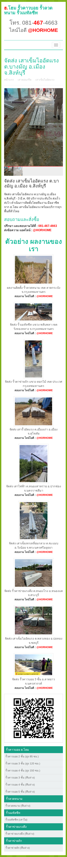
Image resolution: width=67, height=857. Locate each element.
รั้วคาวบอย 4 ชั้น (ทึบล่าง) (20, 784)
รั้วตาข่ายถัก (14, 840)
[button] (33, 717)
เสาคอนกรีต (24, 79)
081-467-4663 (47, 225)
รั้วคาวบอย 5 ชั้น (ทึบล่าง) (20, 791)
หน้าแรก (9, 79)
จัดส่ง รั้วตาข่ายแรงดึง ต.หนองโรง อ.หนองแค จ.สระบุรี (33, 593)
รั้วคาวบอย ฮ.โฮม (17, 749)
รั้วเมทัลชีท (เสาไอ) (16, 819)
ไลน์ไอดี (33, 30)
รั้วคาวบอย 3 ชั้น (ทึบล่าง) (20, 777)
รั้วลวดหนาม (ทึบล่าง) (17, 805)
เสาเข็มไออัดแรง (44, 79)
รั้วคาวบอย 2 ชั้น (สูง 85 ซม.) (22, 756)
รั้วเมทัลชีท (13, 812)
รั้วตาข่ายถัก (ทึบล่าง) (17, 847)
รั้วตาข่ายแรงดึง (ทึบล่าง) (19, 833)
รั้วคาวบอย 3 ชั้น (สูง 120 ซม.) (22, 763)
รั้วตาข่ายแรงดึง (16, 826)
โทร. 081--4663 (33, 23)
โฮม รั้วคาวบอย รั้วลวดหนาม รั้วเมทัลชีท (28, 10)
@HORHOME (42, 230)
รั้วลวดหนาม (14, 798)
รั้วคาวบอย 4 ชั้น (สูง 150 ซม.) (22, 770)
